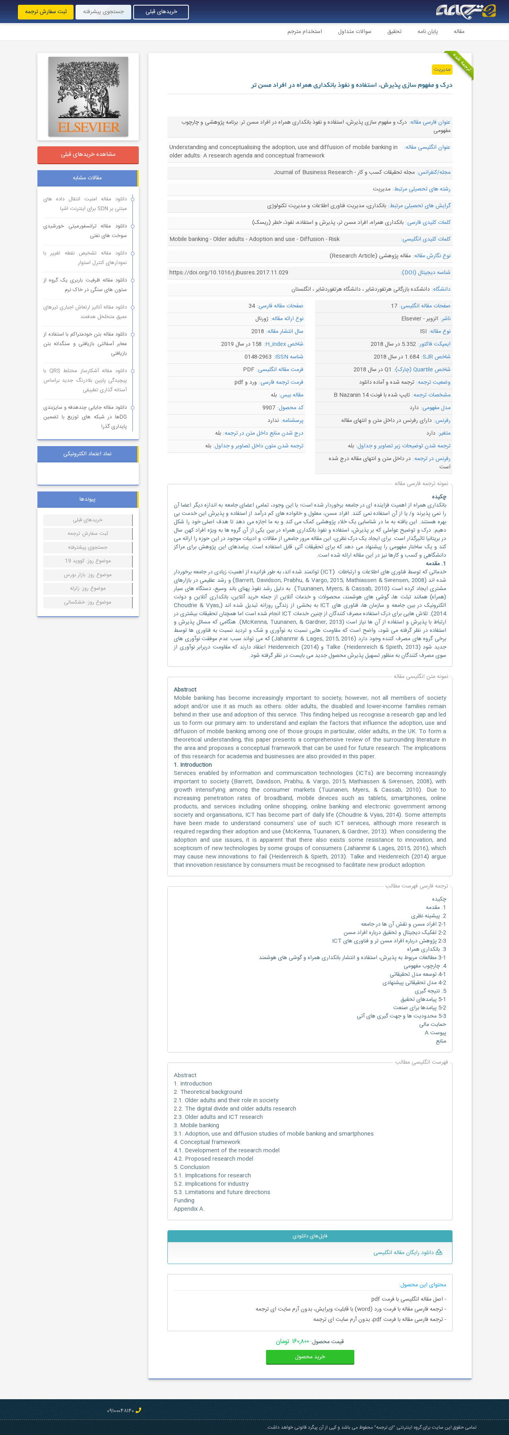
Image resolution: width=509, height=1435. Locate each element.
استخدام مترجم (305, 32)
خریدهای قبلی (161, 12)
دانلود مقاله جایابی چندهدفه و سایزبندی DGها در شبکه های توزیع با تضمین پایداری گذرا (85, 417)
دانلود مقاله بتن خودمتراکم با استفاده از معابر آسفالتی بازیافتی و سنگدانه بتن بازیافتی (85, 344)
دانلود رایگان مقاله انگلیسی (403, 1253)
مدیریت (442, 69)
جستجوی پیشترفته (87, 547)
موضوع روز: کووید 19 (88, 561)
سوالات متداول (354, 32)
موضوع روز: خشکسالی (87, 602)
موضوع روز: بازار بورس (88, 575)
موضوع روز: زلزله (88, 588)
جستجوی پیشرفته (103, 12)
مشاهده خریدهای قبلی (88, 154)
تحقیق (394, 32)
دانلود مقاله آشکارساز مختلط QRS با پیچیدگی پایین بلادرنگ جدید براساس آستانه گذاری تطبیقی (85, 380)
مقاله (459, 32)
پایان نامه (428, 32)
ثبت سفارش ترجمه (46, 12)
